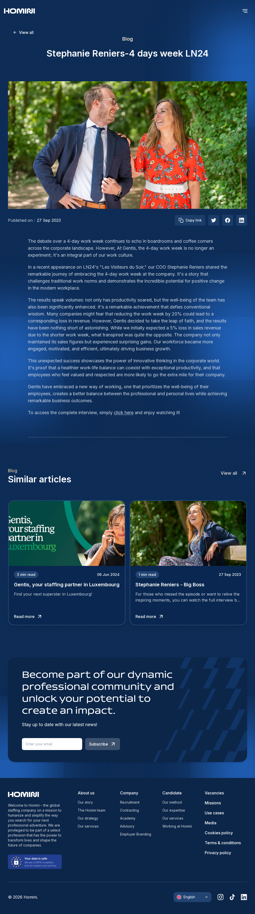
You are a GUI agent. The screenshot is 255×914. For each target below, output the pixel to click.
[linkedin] (244, 897)
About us (86, 792)
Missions (213, 802)
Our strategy (88, 818)
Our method (172, 802)
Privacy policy (218, 852)
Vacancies (214, 792)
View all (26, 32)
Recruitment (129, 802)
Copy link (194, 220)
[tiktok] (232, 897)
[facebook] (227, 220)
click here (123, 412)
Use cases (214, 812)
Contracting (129, 810)
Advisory (127, 826)
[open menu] (245, 11)
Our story (85, 802)
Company (129, 792)
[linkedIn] (241, 220)
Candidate (172, 792)
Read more (24, 616)
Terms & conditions (223, 842)
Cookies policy (219, 832)
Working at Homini (177, 826)
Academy (127, 818)
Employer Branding (135, 834)
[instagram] (220, 897)
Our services (88, 826)
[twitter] (213, 220)
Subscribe (98, 744)
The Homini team (91, 810)
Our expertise (173, 810)
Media (210, 822)
